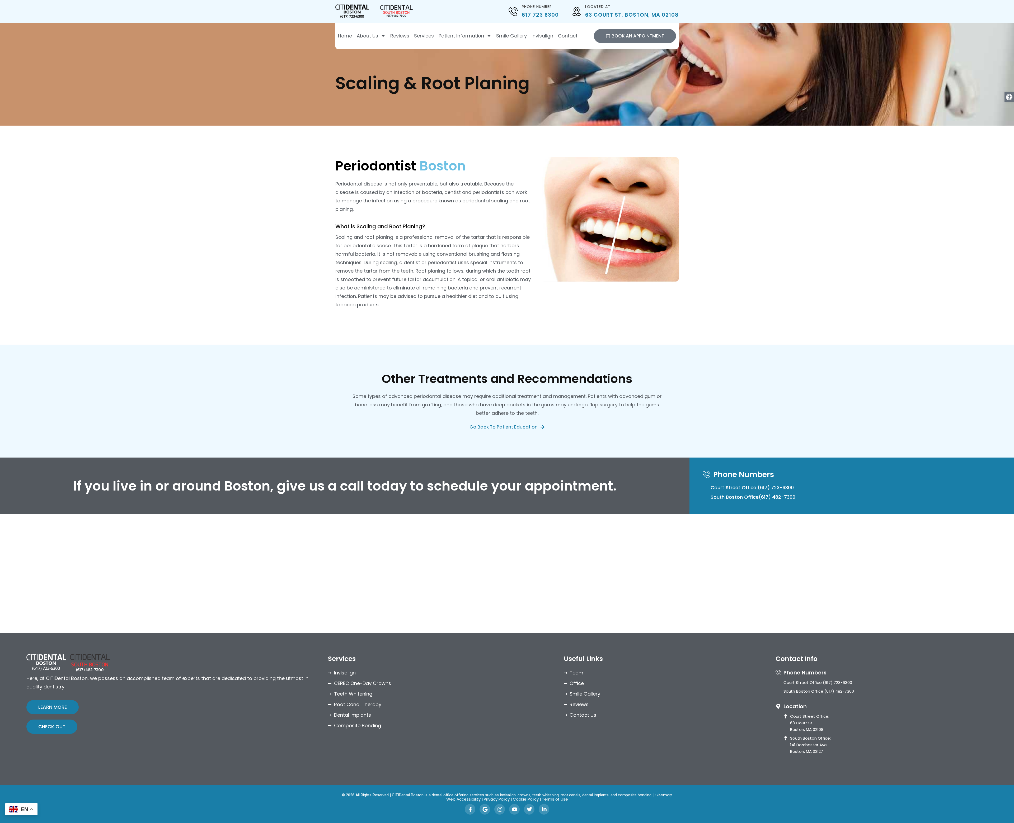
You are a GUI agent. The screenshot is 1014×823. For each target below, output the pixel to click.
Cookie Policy (526, 799)
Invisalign (542, 36)
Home (345, 36)
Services (424, 36)
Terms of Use (555, 799)
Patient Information (461, 36)
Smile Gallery (511, 36)
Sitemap (663, 795)
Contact (568, 36)
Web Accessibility (463, 799)
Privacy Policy (497, 799)
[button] (1009, 97)
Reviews (399, 36)
